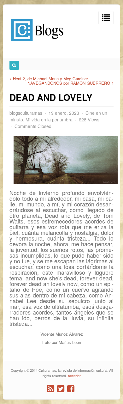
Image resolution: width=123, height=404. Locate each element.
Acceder (74, 375)
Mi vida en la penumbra (49, 119)
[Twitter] (60, 388)
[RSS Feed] (50, 388)
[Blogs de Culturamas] (37, 43)
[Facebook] (70, 388)
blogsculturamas (25, 113)
